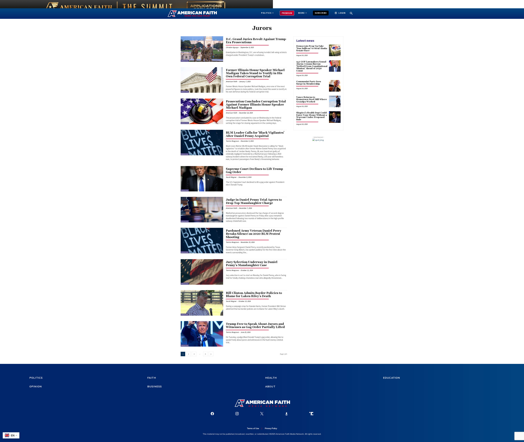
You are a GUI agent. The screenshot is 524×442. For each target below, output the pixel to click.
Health (271, 377)
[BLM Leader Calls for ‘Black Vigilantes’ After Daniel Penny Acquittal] (202, 142)
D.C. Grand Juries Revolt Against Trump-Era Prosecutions (256, 40)
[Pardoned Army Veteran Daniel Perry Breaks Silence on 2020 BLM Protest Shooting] (202, 240)
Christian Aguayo (232, 47)
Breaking (184, 61)
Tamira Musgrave (232, 141)
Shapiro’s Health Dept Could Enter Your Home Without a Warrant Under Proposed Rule (311, 116)
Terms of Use (253, 428)
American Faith (231, 81)
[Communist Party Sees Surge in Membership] (335, 86)
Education (391, 377)
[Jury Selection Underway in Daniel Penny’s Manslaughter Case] (202, 272)
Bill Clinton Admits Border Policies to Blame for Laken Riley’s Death (254, 294)
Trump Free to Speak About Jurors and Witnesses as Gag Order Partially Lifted (255, 325)
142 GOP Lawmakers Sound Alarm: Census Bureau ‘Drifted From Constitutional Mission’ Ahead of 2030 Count (311, 66)
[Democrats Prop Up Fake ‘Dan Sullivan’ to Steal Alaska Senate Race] (335, 50)
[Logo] (196, 13)
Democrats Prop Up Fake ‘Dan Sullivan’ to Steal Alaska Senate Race (311, 48)
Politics (36, 377)
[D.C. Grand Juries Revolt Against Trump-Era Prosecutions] (202, 49)
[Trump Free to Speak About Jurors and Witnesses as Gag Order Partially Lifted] (202, 334)
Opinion (35, 386)
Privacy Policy (271, 428)
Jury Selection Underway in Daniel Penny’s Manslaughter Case (251, 263)
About (270, 386)
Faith (151, 377)
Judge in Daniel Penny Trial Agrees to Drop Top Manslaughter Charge (254, 201)
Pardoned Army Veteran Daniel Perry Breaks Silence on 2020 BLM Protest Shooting (253, 234)
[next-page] (211, 354)
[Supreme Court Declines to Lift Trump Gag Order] (202, 179)
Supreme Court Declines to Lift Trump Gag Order (254, 170)
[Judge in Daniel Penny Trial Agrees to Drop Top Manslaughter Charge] (202, 209)
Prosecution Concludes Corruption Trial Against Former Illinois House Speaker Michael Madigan (256, 105)
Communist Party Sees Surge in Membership (308, 82)
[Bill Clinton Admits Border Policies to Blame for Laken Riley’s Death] (202, 303)
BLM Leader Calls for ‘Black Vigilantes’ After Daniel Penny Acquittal (255, 134)
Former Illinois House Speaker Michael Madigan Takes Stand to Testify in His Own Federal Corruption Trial (255, 73)
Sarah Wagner (231, 177)
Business (154, 386)
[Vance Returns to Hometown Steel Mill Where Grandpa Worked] (335, 101)
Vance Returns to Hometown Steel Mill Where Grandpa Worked (311, 99)
